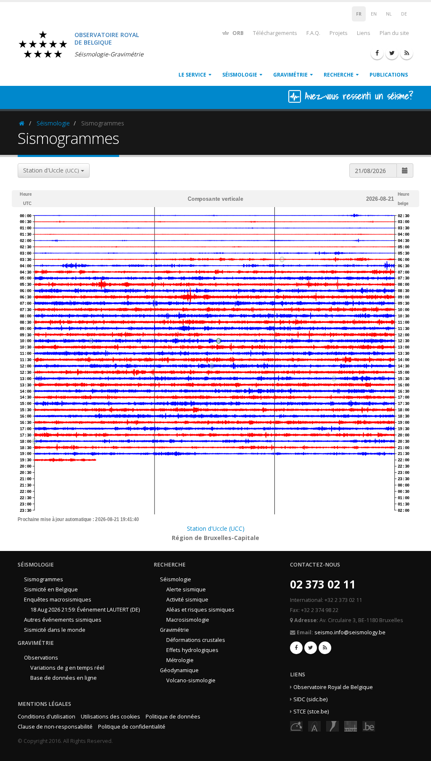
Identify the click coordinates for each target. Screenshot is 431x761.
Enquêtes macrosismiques (57, 599)
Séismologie (239, 74)
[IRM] (332, 725)
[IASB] (314, 725)
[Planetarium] (296, 725)
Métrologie (180, 660)
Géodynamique (179, 670)
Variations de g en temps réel (67, 667)
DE (404, 14)
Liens (363, 33)
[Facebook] (377, 53)
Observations (41, 657)
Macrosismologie (187, 619)
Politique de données (173, 716)
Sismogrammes (43, 579)
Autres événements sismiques (62, 619)
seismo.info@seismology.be (350, 632)
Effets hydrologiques (192, 650)
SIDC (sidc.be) (310, 699)
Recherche (339, 74)
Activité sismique (187, 599)
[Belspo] (350, 725)
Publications (389, 74)
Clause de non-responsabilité (55, 726)
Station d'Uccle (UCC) (216, 528)
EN (374, 14)
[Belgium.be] (368, 725)
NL (389, 14)
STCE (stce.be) (311, 711)
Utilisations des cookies (110, 716)
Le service (192, 74)
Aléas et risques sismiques (200, 609)
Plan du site (394, 33)
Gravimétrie (290, 74)
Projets (339, 33)
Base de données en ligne (63, 677)
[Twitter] (392, 53)
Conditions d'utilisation (46, 716)
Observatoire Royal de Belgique (333, 687)
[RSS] (406, 53)
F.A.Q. (313, 33)
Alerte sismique (186, 589)
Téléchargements (275, 33)
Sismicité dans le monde (54, 629)
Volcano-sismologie (191, 680)
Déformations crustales (195, 640)
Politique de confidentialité (131, 726)
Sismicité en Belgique (51, 589)
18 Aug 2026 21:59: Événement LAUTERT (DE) (85, 609)
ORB (237, 33)
